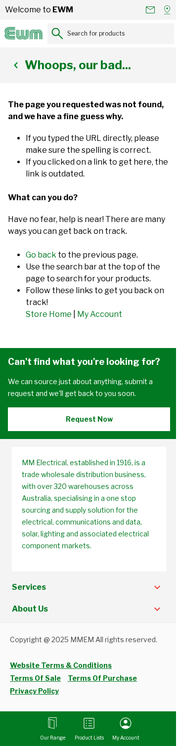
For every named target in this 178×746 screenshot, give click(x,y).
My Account (99, 314)
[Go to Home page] (24, 34)
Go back (41, 255)
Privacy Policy (34, 691)
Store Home (49, 314)
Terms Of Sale (35, 678)
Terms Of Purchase (102, 678)
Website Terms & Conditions (61, 665)
